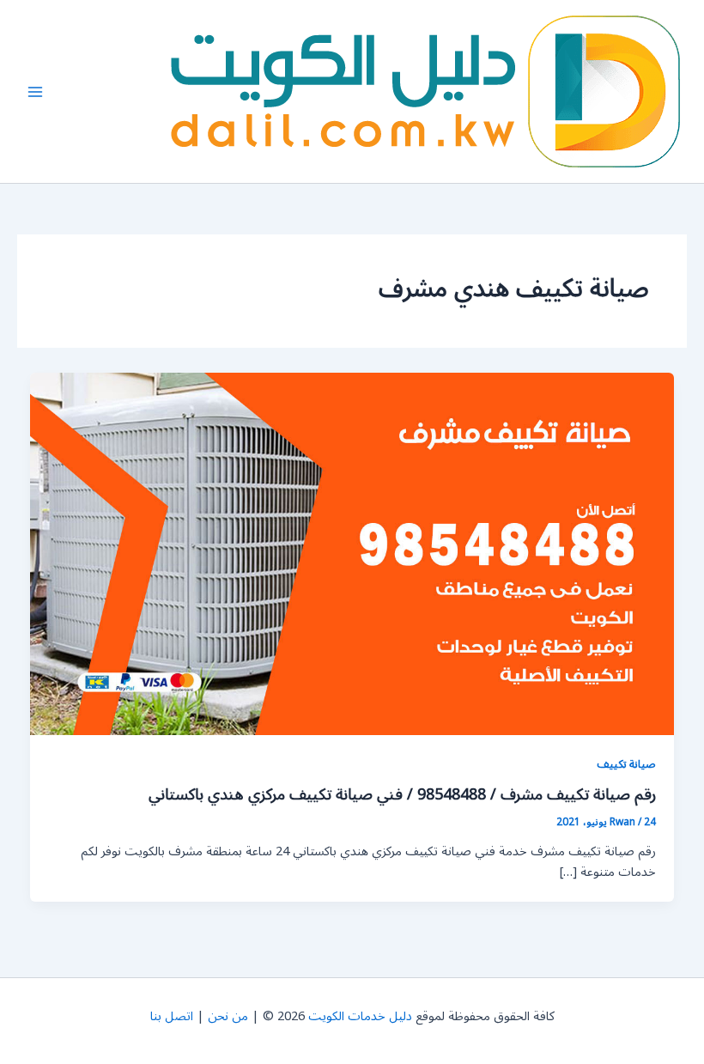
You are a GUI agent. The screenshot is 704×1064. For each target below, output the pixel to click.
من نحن (228, 1016)
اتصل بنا (171, 1016)
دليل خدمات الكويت (360, 1016)
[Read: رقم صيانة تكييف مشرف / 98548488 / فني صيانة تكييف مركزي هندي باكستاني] (352, 553)
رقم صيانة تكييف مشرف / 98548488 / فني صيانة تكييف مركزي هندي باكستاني (402, 794)
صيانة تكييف (626, 763)
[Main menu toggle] (35, 92)
